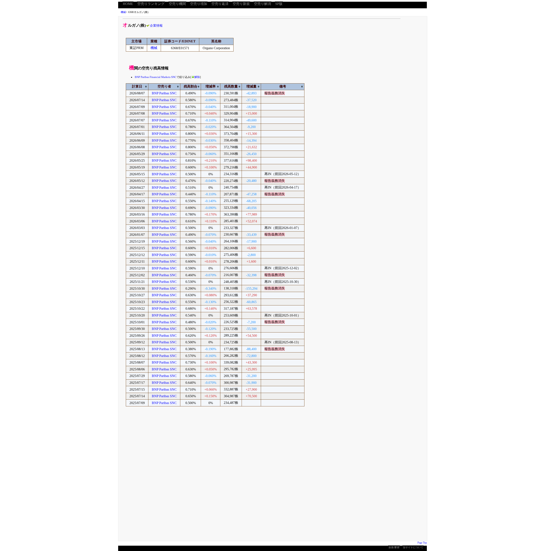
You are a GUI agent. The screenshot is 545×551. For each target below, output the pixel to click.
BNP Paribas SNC (164, 93)
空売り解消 (262, 4)
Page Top (422, 542)
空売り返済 (219, 4)
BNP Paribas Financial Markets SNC (155, 77)
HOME (128, 4)
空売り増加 (198, 4)
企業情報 (156, 25)
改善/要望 (394, 547)
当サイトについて (413, 547)
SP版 (279, 4)
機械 (123, 12)
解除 (197, 77)
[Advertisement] (246, 477)
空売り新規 (241, 4)
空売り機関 (177, 4)
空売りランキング (151, 4)
